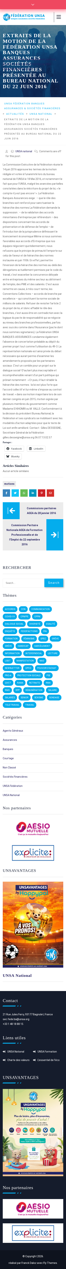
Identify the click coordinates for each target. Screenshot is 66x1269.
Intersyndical (33, 653)
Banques (8, 749)
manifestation (25, 660)
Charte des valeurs (18, 1060)
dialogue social (14, 624)
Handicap (23, 646)
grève (55, 638)
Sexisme (38, 697)
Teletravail (12, 705)
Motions (9, 483)
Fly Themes (50, 1262)
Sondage (54, 697)
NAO (42, 660)
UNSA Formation (47, 1051)
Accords (10, 609)
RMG (7, 690)
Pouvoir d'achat (46, 668)
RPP (18, 690)
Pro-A (8, 675)
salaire (52, 690)
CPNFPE (24, 616)
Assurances (10, 739)
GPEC (43, 638)
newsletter (12, 668)
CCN (23, 609)
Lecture (53, 653)
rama (20, 683)
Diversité (34, 624)
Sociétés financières (15, 776)
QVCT (8, 683)
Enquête (10, 631)
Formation (11, 638)
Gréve (8, 646)
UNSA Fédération (13, 785)
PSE (48, 675)
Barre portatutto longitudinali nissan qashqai (29, 59)
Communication (40, 609)
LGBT (8, 660)
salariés (10, 697)
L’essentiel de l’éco (49, 1060)
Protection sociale (29, 675)
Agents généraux (13, 730)
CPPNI (37, 616)
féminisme (29, 638)
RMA (48, 683)
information (12, 653)
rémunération (33, 690)
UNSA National (17, 975)
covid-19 (10, 616)
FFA (45, 631)
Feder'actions (29, 631)
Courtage (8, 758)
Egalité (50, 624)
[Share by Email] (50, 493)
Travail (29, 705)
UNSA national (23, 151)
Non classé (9, 767)
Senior (24, 697)
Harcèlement (42, 646)
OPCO (28, 668)
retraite (34, 683)
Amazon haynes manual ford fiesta (23, 64)
